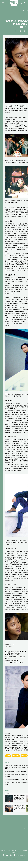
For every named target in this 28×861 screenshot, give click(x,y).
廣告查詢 (19, 850)
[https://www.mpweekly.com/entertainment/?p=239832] (23, 31)
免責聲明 (14, 850)
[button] (19, 855)
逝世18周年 (16, 755)
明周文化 (3, 850)
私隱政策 (8, 850)
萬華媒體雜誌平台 (14, 852)
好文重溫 (24, 755)
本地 (22, 27)
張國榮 (8, 755)
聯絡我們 (25, 850)
